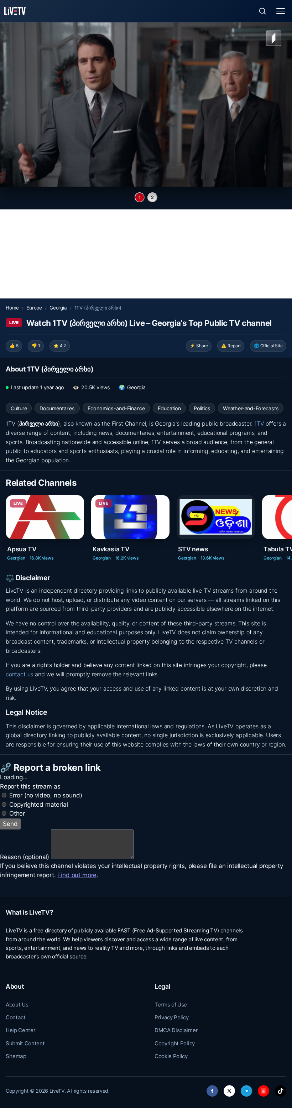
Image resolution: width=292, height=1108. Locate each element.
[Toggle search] (262, 11)
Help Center (20, 1030)
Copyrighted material (38, 804)
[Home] (15, 11)
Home (12, 308)
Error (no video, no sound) (45, 795)
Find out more (77, 875)
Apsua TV (22, 549)
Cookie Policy (171, 1056)
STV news (193, 549)
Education (169, 408)
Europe (34, 308)
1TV (259, 423)
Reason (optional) (24, 856)
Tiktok (280, 1089)
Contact (16, 1017)
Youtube (263, 1089)
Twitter (229, 1089)
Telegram (246, 1089)
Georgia (58, 308)
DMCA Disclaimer (176, 1030)
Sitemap (16, 1056)
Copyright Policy (175, 1043)
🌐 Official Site (268, 345)
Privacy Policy (172, 1017)
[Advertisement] (146, 253)
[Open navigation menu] (280, 11)
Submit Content (25, 1043)
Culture (19, 408)
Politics (202, 408)
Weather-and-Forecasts (250, 408)
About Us (17, 1004)
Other (17, 813)
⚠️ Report (231, 345)
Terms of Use (171, 1004)
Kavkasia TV (111, 549)
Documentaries (57, 408)
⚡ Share (199, 345)
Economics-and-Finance (116, 408)
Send (10, 823)
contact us (19, 674)
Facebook (212, 1089)
